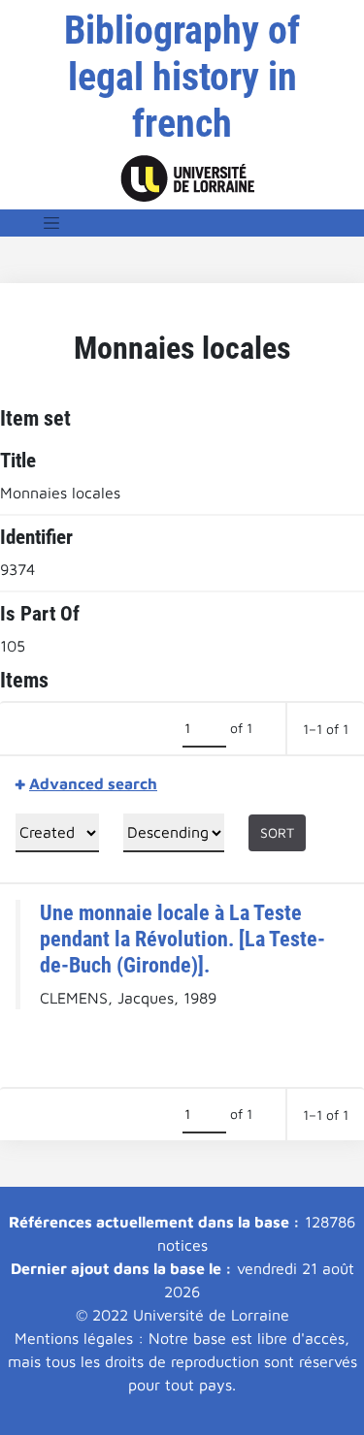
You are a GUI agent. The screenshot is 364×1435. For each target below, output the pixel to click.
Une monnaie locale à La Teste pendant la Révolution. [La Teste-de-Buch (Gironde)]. (182, 938)
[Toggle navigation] (51, 223)
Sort (277, 832)
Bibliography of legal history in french (182, 77)
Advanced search (93, 783)
